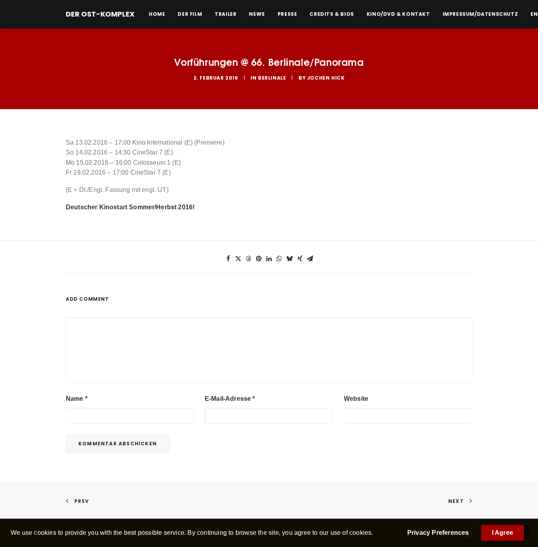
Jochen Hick (326, 77)
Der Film (190, 14)
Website (356, 398)
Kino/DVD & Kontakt (398, 14)
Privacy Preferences (438, 532)
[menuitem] (160, 14)
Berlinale (272, 77)
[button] (228, 258)
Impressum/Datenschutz (480, 14)
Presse (287, 14)
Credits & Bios (332, 14)
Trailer (225, 14)
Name (76, 398)
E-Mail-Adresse (230, 398)
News (257, 14)
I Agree (502, 532)
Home (157, 14)
